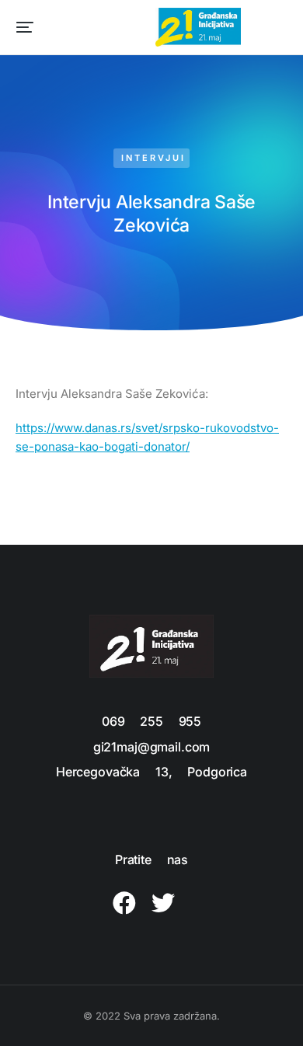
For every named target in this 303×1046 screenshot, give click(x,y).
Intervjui (153, 157)
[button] (25, 27)
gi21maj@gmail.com (151, 747)
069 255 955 (151, 721)
